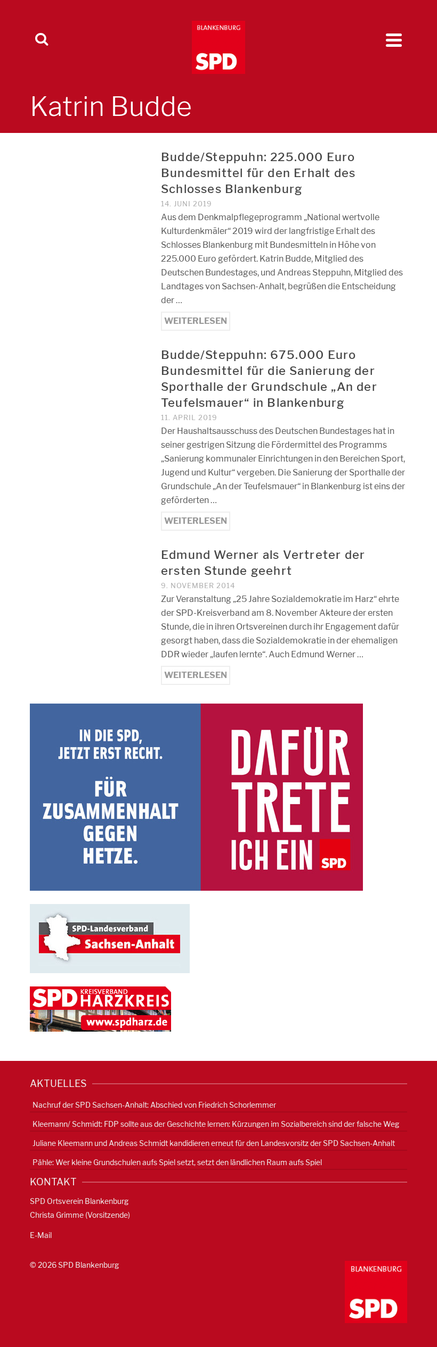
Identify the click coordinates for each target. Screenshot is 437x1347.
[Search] (41, 40)
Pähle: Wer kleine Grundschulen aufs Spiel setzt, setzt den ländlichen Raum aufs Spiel (177, 1162)
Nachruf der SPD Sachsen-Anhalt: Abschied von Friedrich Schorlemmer (154, 1104)
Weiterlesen (195, 321)
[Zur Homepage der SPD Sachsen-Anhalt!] (110, 938)
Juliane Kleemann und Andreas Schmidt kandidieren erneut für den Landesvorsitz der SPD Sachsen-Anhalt (214, 1143)
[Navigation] (394, 40)
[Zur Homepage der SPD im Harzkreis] (100, 1008)
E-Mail (41, 1235)
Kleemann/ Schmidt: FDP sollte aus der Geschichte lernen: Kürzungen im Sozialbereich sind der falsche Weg (216, 1123)
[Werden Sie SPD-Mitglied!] (196, 796)
